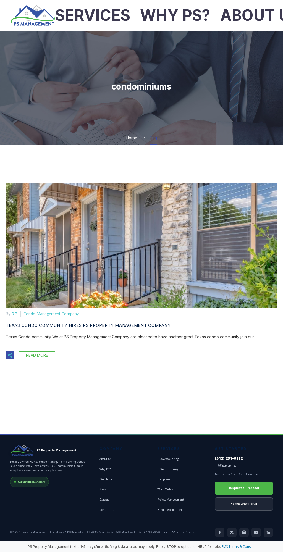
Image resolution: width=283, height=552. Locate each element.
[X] (232, 532)
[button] (10, 355)
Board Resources (248, 474)
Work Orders (165, 489)
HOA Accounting (168, 459)
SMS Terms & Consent (239, 546)
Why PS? (175, 15)
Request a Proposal (244, 488)
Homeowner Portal (244, 504)
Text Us (219, 474)
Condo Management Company (51, 313)
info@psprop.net (225, 465)
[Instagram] (244, 532)
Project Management (170, 499)
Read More (37, 355)
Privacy (189, 532)
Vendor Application (169, 510)
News (102, 489)
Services (92, 15)
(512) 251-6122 (229, 458)
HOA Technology (168, 469)
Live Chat (231, 474)
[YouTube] (256, 532)
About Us (105, 459)
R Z (15, 313)
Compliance (164, 479)
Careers (104, 499)
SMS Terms (177, 532)
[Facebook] (219, 532)
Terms (165, 532)
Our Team (106, 479)
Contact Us (106, 510)
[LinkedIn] (268, 532)
